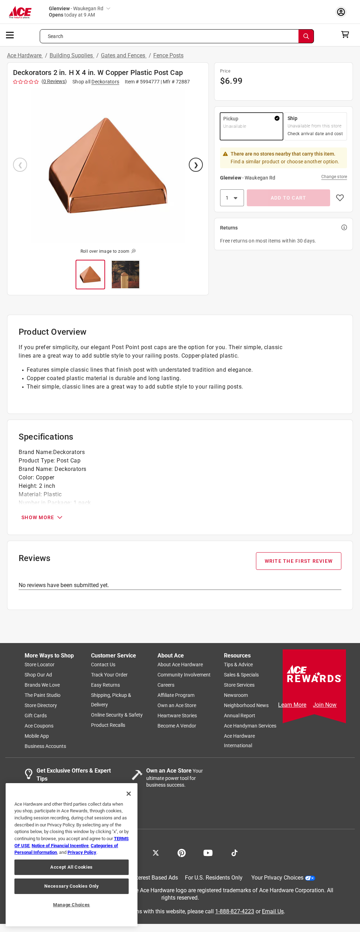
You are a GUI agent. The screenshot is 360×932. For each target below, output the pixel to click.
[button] (108, 165)
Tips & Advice (238, 664)
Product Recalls (108, 725)
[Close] (128, 793)
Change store (334, 176)
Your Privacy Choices (277, 877)
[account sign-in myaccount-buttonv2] (343, 12)
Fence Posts (168, 55)
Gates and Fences (124, 55)
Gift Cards (36, 715)
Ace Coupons (39, 726)
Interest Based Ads (155, 877)
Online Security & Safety (117, 715)
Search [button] (55, 36)
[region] (71, 854)
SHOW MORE (37, 517)
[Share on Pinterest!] (182, 852)
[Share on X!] (156, 852)
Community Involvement (184, 675)
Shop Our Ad (38, 675)
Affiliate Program (176, 695)
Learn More (292, 704)
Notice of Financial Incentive (60, 845)
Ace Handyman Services (250, 726)
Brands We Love (42, 685)
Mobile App (37, 736)
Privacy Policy (82, 852)
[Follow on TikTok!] (234, 852)
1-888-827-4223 (234, 911)
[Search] (306, 36)
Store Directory (41, 705)
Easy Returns (105, 685)
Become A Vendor (177, 726)
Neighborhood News (246, 705)
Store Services (239, 685)
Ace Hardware (25, 55)
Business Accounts (45, 746)
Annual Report (239, 715)
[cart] (347, 34)
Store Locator (39, 664)
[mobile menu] (10, 34)
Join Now (324, 704)
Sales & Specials (241, 675)
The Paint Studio (42, 695)
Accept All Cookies (71, 867)
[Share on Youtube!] (208, 852)
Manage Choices (71, 904)
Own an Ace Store (177, 705)
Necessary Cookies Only (71, 886)
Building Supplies (72, 55)
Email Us (273, 911)
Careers (166, 685)
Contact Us (103, 664)
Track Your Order (109, 675)
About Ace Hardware (180, 664)
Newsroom (236, 695)
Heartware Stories (177, 715)
